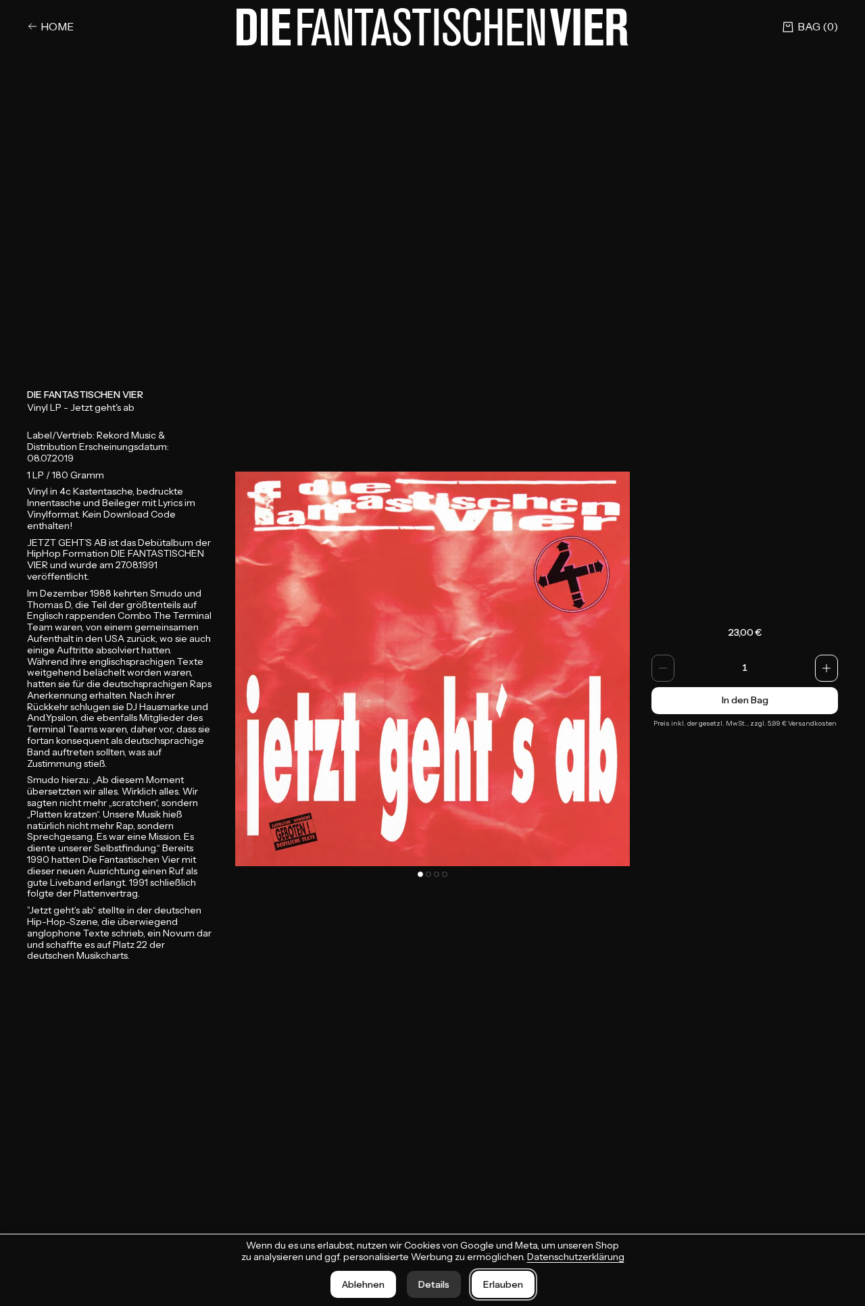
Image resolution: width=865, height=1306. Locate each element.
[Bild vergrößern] (432, 669)
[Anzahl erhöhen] (826, 668)
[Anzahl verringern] (662, 668)
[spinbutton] (744, 668)
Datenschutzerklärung (575, 1257)
